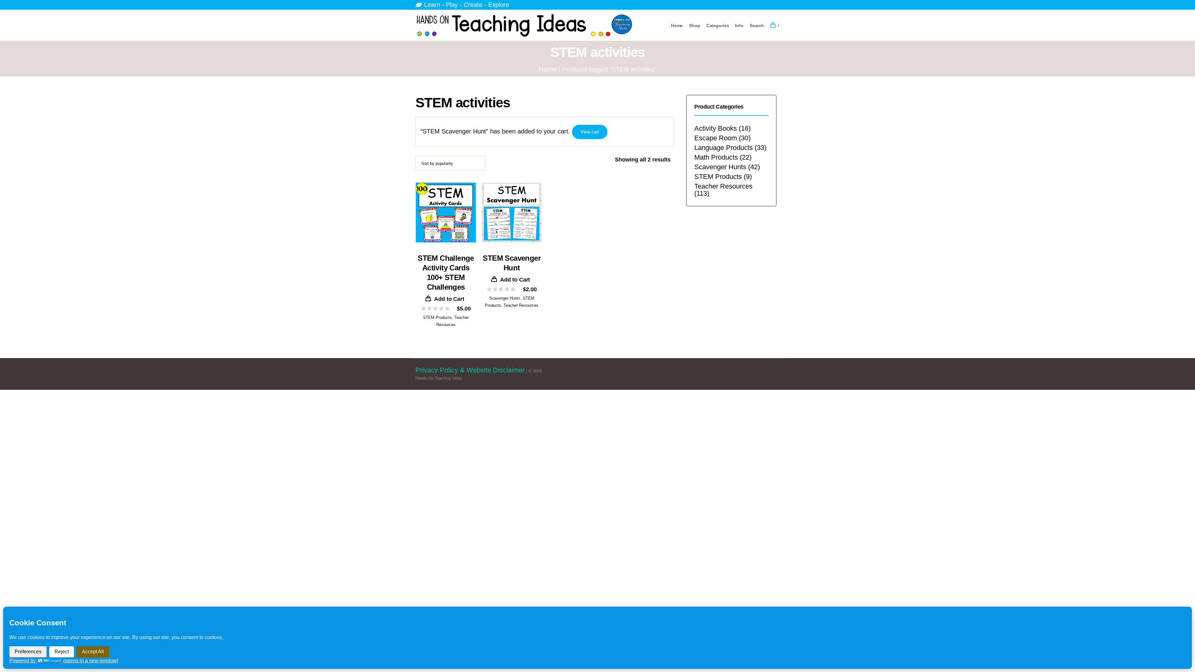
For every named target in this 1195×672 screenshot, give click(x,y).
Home (548, 69)
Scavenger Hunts (504, 298)
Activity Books (715, 128)
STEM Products (437, 317)
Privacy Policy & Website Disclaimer (470, 370)
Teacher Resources (521, 305)
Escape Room (715, 138)
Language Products (723, 148)
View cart (589, 131)
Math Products (716, 157)
